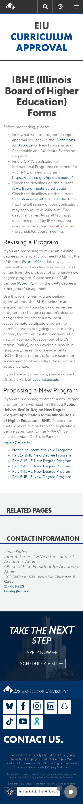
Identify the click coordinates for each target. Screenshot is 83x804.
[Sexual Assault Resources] (37, 722)
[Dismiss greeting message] (59, 788)
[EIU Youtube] (23, 722)
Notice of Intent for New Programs (42, 450)
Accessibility (33, 755)
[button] (70, 791)
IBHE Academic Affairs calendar (39, 199)
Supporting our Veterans (60, 763)
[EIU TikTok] (9, 722)
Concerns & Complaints (28, 767)
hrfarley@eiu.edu (16, 591)
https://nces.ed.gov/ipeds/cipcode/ (42, 177)
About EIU (50, 755)
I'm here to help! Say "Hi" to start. (38, 791)
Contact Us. (33, 739)
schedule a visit (39, 663)
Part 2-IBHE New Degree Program (41, 461)
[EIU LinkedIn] (50, 707)
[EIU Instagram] (37, 707)
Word (28, 261)
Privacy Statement (58, 767)
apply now (39, 652)
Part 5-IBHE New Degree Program (41, 476)
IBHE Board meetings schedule (39, 188)
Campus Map (64, 759)
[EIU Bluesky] (9, 707)
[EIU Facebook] (23, 707)
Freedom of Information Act (23, 763)
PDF (38, 261)
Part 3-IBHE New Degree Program (41, 466)
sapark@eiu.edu (46, 379)
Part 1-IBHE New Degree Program (41, 455)
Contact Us (15, 755)
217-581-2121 (14, 586)
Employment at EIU (39, 759)
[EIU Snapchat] (64, 707)
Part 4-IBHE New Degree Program (41, 471)
